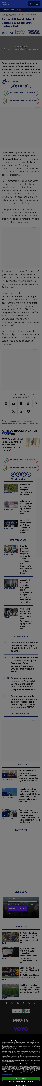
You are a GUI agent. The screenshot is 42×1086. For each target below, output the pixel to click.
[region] (21, 1060)
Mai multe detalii (10, 1047)
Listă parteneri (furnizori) (7, 1074)
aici (11, 1056)
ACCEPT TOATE (21, 1078)
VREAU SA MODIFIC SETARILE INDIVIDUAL (21, 1082)
